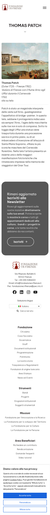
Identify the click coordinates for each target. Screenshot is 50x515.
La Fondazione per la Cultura (25, 426)
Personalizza (25, 502)
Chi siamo (25, 331)
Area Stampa (25, 373)
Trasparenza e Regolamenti (25, 365)
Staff (25, 344)
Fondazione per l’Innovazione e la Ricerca (25, 417)
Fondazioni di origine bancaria (25, 369)
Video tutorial (25, 457)
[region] (25, 490)
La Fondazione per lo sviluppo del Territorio (25, 422)
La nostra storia (25, 361)
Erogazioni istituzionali (25, 401)
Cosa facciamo (25, 336)
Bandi (25, 392)
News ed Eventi (25, 377)
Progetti (25, 396)
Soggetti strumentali (25, 405)
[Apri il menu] (44, 7)
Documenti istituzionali (25, 348)
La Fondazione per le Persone (25, 430)
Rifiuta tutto (25, 509)
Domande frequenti (25, 453)
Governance (25, 340)
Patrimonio (25, 357)
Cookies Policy (16, 480)
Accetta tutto (25, 495)
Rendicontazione (25, 449)
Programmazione (25, 352)
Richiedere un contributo (25, 445)
